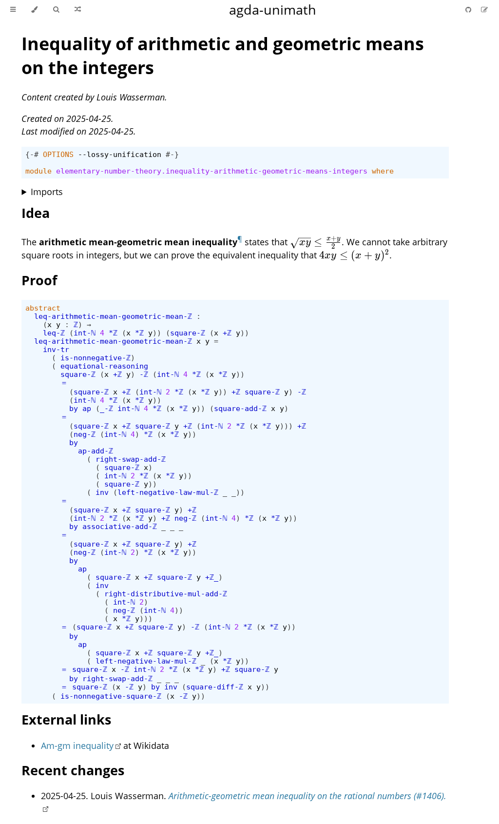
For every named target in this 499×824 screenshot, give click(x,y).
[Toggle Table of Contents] (12, 10)
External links (66, 719)
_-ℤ (106, 408)
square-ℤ (187, 333)
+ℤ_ (211, 577)
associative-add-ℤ (119, 526)
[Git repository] (469, 9)
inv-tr (56, 349)
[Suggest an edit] (484, 9)
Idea (35, 213)
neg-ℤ (85, 434)
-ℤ (143, 374)
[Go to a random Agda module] (78, 10)
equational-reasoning (104, 366)
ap (86, 408)
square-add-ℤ (240, 408)
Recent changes (72, 770)
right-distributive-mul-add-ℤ (165, 593)
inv (102, 492)
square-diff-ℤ (214, 687)
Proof (39, 280)
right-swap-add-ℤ (131, 459)
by (73, 408)
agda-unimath (272, 9)
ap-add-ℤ (95, 451)
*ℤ (113, 333)
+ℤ (227, 333)
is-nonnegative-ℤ (95, 357)
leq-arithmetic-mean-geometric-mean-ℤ (113, 316)
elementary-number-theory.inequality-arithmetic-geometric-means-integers (211, 171)
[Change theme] (34, 10)
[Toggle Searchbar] (56, 10)
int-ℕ (85, 333)
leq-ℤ (54, 333)
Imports (47, 191)
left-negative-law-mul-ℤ (167, 492)
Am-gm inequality (77, 745)
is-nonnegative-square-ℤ (110, 696)
